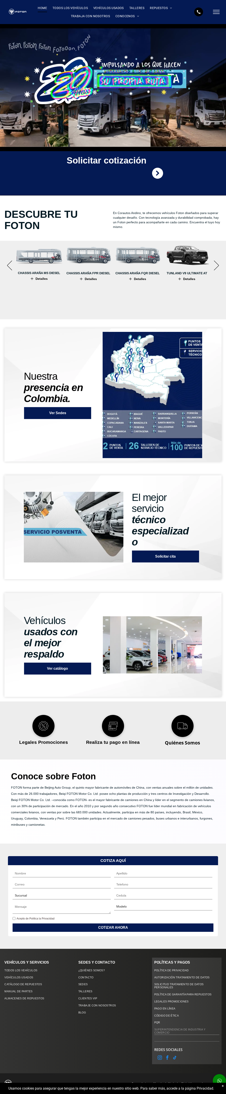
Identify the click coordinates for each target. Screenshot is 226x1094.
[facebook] (167, 1058)
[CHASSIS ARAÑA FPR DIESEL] (88, 255)
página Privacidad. (199, 1088)
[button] (10, 265)
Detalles (42, 278)
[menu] (216, 12)
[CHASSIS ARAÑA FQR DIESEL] (137, 255)
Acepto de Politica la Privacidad (36, 918)
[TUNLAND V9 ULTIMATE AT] (186, 255)
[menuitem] (41, 8)
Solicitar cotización (106, 160)
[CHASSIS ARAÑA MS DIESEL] (38, 255)
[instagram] (159, 1058)
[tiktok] (174, 1058)
